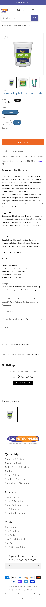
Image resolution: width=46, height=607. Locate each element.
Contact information (25, 594)
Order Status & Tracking (17, 466)
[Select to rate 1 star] (14, 376)
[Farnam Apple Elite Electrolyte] (9, 414)
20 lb (7, 122)
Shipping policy (32, 590)
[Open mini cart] (24, 10)
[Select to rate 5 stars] (32, 376)
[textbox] (23, 349)
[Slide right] (43, 83)
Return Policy (12, 475)
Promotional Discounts (17, 483)
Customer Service (14, 463)
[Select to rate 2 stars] (18, 376)
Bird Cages (10, 543)
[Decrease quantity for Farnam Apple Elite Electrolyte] (5, 133)
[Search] (34, 18)
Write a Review (23, 383)
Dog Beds (10, 535)
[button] (23, 319)
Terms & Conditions (15, 501)
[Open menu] (33, 10)
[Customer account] (18, 10)
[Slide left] (3, 83)
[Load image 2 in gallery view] (23, 82)
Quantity (5, 128)
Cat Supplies (11, 526)
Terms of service (10, 594)
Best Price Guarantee (16, 478)
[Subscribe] (38, 566)
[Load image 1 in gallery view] (11, 82)
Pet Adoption (12, 508)
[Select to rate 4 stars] (27, 376)
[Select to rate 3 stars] (23, 376)
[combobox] (19, 18)
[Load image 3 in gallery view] (34, 82)
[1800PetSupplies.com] (4, 11)
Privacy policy (20, 590)
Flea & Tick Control (15, 538)
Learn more (35, 355)
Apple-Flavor (10, 112)
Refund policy (38, 594)
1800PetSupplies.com (21, 586)
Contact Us (10, 471)
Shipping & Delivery (15, 459)
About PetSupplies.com (17, 505)
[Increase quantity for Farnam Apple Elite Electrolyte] (17, 133)
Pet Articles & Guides (15, 546)
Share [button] (7, 327)
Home (4, 25)
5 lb (17, 122)
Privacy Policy (12, 496)
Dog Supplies (12, 531)
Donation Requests (15, 513)
